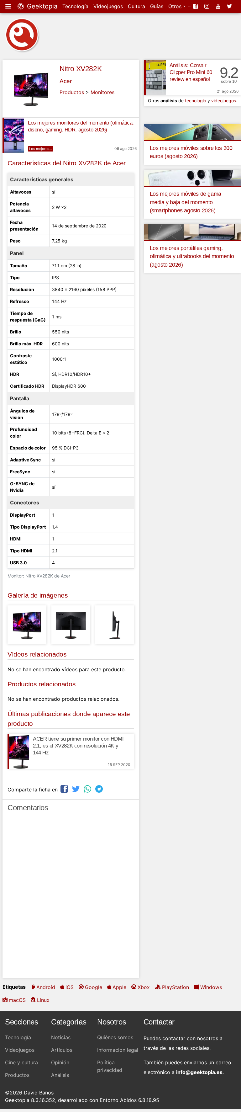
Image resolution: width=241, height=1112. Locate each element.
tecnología (195, 100)
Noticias (61, 1037)
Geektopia (41, 6)
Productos (72, 92)
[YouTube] (218, 6)
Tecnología (75, 6)
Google (93, 987)
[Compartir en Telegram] (99, 788)
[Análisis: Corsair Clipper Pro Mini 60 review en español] (155, 77)
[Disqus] (71, 897)
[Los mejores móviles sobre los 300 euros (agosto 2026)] (192, 131)
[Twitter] (230, 6)
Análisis (60, 1075)
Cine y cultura (21, 1062)
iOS (69, 987)
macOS (17, 1000)
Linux (43, 1000)
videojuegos (223, 100)
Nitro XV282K (81, 69)
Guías (156, 6)
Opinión (60, 1062)
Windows (211, 987)
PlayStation (175, 987)
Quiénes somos (115, 1037)
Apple (119, 987)
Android (45, 987)
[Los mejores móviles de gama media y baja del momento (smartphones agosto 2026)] (192, 177)
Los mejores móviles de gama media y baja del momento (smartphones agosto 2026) (185, 202)
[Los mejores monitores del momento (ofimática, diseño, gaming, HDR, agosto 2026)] (13, 135)
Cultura (136, 6)
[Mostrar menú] (9, 6)
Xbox (144, 987)
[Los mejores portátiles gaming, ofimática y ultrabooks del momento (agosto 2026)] (192, 231)
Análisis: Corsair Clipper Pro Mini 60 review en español (191, 72)
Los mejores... (40, 148)
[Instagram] (207, 6)
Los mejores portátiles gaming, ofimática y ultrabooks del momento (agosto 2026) (192, 256)
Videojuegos (108, 6)
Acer (65, 81)
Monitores (102, 92)
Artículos (61, 1050)
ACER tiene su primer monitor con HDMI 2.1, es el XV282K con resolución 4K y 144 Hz (78, 746)
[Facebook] (196, 6)
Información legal (117, 1050)
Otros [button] (175, 6)
